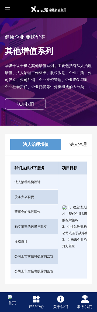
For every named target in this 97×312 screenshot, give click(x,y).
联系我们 (84, 306)
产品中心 (36, 306)
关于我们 (60, 306)
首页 (12, 303)
